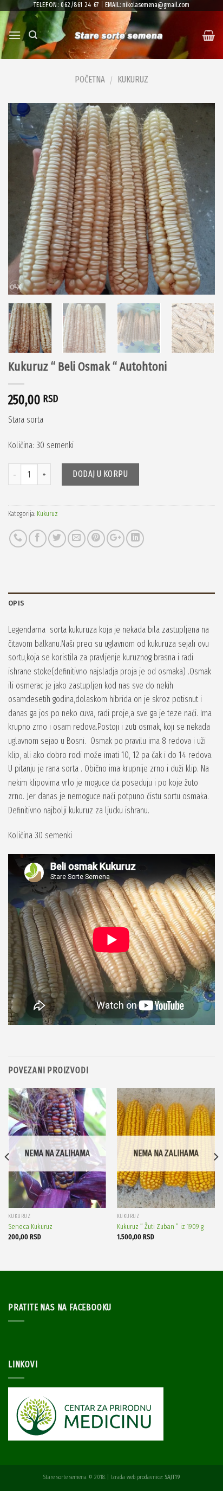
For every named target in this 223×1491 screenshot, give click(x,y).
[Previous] (26, 199)
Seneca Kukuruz (30, 1226)
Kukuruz (132, 79)
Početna (90, 79)
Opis (16, 603)
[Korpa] (208, 35)
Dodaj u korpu (100, 474)
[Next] (197, 199)
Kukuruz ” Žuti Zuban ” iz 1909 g (160, 1226)
